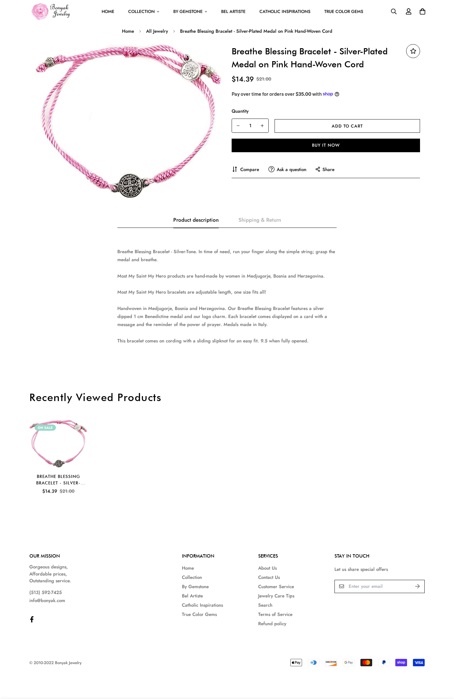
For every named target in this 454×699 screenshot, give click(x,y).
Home (108, 11)
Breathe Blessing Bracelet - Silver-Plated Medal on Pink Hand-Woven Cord (58, 480)
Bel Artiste (233, 11)
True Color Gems (343, 11)
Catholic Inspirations (284, 11)
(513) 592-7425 (45, 592)
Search (265, 605)
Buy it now (326, 145)
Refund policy (272, 623)
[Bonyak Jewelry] (51, 11)
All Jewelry (157, 31)
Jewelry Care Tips (276, 595)
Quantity (240, 110)
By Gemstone (188, 11)
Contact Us (269, 577)
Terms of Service (275, 614)
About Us (267, 568)
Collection (141, 11)
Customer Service (276, 586)
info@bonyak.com (47, 600)
